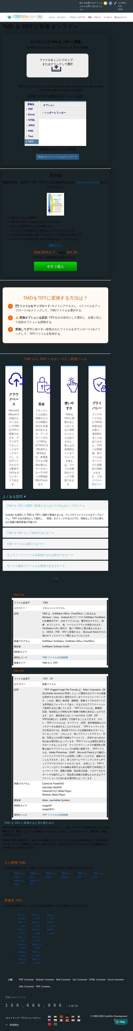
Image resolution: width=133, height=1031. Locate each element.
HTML (31, 120)
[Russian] (50, 1020)
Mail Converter (63, 979)
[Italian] (79, 1016)
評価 (55, 578)
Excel (31, 114)
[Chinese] (50, 1024)
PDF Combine (43, 986)
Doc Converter (80, 979)
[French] (62, 1020)
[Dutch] (73, 1016)
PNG (30, 130)
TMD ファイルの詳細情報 (55, 657)
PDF (30, 109)
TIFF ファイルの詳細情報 (55, 815)
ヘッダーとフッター (55, 112)
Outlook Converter (45, 979)
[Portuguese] (62, 1016)
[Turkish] (67, 1020)
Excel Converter (116, 979)
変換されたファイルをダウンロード (57, 156)
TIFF (31, 141)
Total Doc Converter (87, 182)
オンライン (61, 17)
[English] (50, 1016)
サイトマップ (12, 1018)
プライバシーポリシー (97, 480)
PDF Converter (26, 979)
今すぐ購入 (55, 266)
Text (30, 136)
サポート (97, 17)
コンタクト (108, 17)
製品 (90, 17)
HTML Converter (97, 979)
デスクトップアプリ (77, 17)
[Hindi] (73, 1020)
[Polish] (56, 1020)
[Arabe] (56, 1024)
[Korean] (79, 1020)
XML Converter (26, 986)
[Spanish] (56, 1016)
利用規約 (14, 1025)
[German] (67, 1016)
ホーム (51, 17)
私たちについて (121, 17)
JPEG (31, 125)
